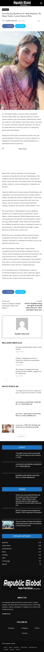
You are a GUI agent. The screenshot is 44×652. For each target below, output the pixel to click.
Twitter (37, 628)
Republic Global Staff (11, 20)
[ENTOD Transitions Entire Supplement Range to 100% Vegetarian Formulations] (8, 514)
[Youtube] (19, 633)
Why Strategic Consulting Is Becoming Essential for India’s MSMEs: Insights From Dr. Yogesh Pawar (28, 371)
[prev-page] (3, 380)
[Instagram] (18, 628)
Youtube (24, 633)
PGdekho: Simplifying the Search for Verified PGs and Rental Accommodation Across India (27, 360)
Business (5, 9)
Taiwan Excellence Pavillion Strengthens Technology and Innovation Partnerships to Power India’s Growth (29, 523)
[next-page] (6, 380)
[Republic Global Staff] (3, 21)
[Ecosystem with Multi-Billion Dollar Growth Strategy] (8, 350)
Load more (21, 436)
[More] (29, 26)
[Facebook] (5, 628)
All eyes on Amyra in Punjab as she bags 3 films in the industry (11, 306)
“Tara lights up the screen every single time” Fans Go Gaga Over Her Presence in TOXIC (28, 455)
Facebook (11, 628)
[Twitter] (32, 628)
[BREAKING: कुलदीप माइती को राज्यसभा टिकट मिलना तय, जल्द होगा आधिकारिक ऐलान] (8, 417)
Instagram (24, 628)
